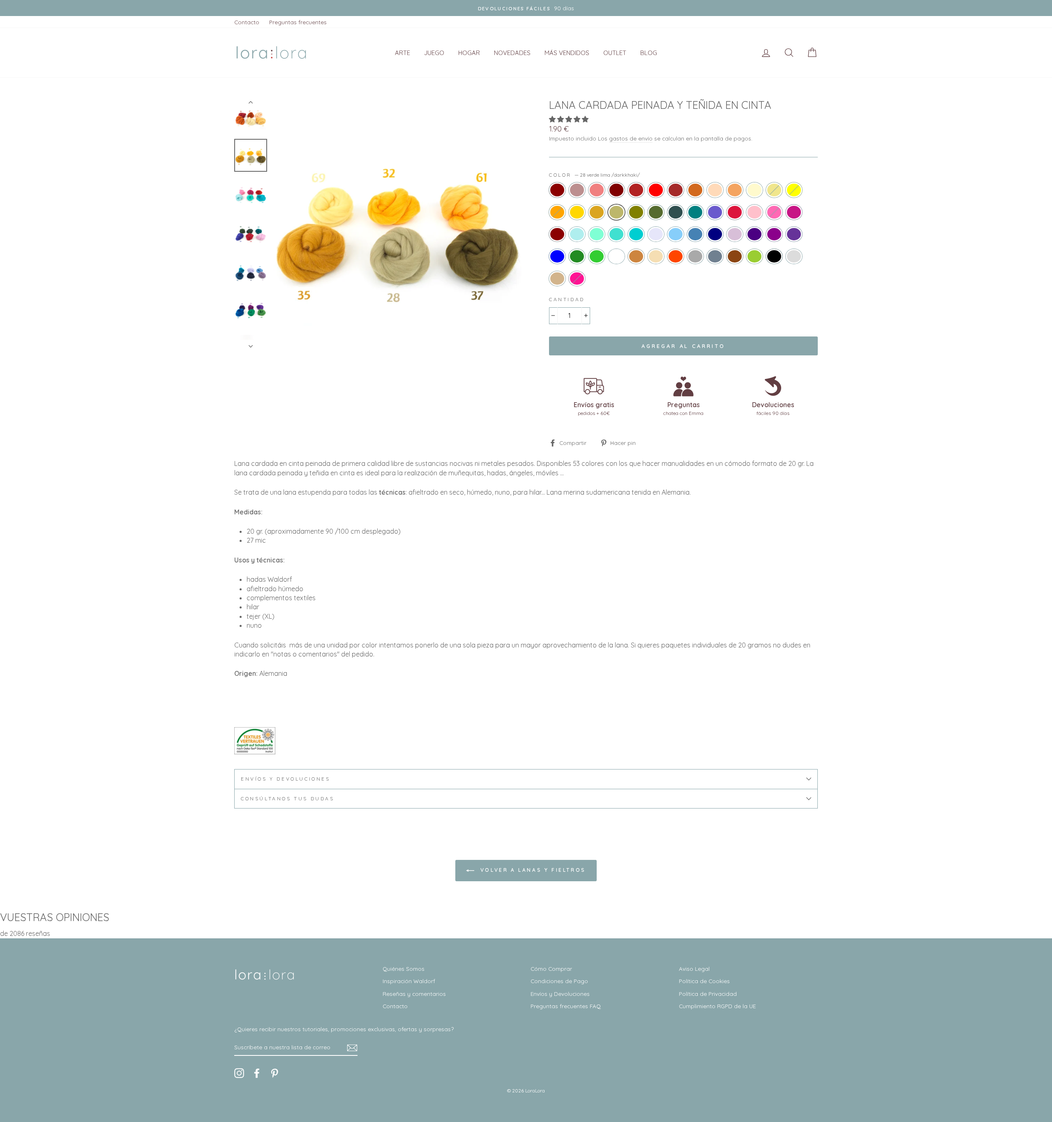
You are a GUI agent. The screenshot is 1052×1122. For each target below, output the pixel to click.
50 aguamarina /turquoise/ (616, 234)
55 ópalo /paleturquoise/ (577, 234)
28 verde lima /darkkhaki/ (616, 212)
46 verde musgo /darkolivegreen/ (656, 212)
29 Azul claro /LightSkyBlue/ (675, 234)
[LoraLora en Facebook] (257, 1073)
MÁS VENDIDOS (566, 53)
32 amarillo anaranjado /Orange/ (557, 212)
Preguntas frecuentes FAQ (566, 1005)
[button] (569, 119)
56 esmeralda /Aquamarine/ (596, 234)
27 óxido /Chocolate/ (695, 189)
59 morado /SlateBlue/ (715, 212)
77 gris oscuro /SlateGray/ (715, 256)
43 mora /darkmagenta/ (774, 234)
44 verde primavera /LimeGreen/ (596, 256)
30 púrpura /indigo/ (754, 234)
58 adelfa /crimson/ (735, 212)
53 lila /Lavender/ (656, 234)
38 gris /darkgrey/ (695, 256)
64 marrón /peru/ (636, 256)
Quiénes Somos (403, 968)
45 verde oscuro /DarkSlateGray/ (675, 212)
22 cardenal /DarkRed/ (557, 189)
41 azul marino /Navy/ (715, 234)
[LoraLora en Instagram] (239, 1073)
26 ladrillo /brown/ (675, 189)
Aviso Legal (694, 968)
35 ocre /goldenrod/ (596, 212)
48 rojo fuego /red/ (656, 189)
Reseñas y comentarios (414, 993)
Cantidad (567, 299)
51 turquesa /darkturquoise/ (636, 234)
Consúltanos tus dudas (288, 798)
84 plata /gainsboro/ (794, 256)
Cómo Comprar (551, 968)
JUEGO (434, 53)
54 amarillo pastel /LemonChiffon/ (754, 189)
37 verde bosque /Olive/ (636, 212)
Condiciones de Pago (559, 980)
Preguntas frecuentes (298, 21)
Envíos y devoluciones (285, 779)
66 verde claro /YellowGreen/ (754, 256)
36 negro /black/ (774, 256)
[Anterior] (250, 104)
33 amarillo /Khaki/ (774, 189)
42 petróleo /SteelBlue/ (695, 234)
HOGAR (469, 53)
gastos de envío (631, 138)
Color (594, 175)
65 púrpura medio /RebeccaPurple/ (794, 234)
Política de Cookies (704, 980)
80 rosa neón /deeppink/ (577, 278)
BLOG (648, 53)
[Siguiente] (250, 344)
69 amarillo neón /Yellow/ (794, 189)
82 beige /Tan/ (557, 278)
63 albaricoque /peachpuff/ (715, 189)
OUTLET (614, 53)
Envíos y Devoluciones (560, 993)
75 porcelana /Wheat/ (656, 256)
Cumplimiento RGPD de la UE (717, 1005)
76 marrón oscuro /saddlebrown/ (735, 256)
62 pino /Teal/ (695, 212)
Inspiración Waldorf (409, 980)
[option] (397, 224)
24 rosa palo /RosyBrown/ (577, 189)
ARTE (402, 53)
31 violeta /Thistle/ (735, 234)
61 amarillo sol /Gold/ (577, 212)
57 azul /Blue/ (557, 256)
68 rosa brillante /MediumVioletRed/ (794, 212)
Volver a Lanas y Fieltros (532, 870)
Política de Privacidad (708, 993)
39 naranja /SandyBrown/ (735, 189)
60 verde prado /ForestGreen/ (577, 256)
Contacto (246, 21)
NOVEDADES (512, 53)
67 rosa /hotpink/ (774, 212)
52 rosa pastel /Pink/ (754, 212)
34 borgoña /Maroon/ (616, 189)
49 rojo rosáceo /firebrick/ (636, 189)
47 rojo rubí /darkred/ (557, 234)
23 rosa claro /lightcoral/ (596, 189)
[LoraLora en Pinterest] (274, 1073)
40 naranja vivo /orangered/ (675, 256)
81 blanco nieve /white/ (616, 256)
